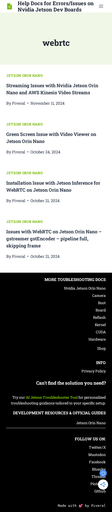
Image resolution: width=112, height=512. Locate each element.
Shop (101, 348)
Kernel (100, 324)
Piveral (18, 103)
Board (101, 310)
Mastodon (97, 454)
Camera (99, 295)
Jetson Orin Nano (24, 75)
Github (100, 491)
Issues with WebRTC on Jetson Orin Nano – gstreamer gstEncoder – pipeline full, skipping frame (54, 238)
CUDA (101, 331)
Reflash (99, 317)
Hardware (97, 339)
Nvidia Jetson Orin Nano (85, 288)
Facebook (97, 461)
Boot (102, 302)
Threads (98, 476)
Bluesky (99, 469)
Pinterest (98, 483)
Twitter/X (97, 447)
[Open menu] (101, 6)
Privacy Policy (94, 371)
